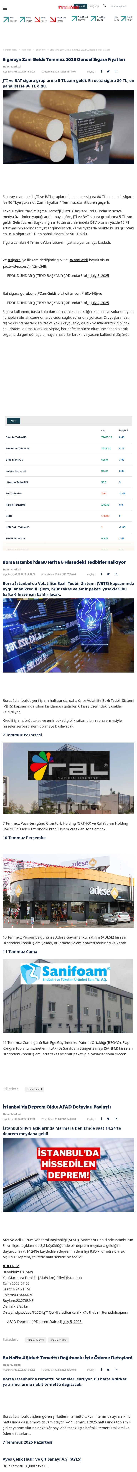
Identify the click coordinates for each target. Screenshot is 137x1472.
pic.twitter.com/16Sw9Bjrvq (79, 293)
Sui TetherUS (14, 493)
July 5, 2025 (72, 1321)
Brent (129, 17)
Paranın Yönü (10, 49)
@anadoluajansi (115, 1312)
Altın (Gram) (83, 17)
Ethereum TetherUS (17, 448)
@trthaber (91, 1312)
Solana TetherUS (16, 471)
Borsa (12, 18)
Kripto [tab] (14, 421)
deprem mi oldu (58, 1339)
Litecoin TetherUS (17, 482)
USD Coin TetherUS (17, 527)
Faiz (116, 17)
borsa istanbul (35, 1089)
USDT (9, 516)
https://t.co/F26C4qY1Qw (34, 1312)
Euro (43, 18)
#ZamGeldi (79, 259)
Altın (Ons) (101, 17)
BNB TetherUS (14, 459)
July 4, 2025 (100, 302)
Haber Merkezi (12, 66)
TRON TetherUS (15, 538)
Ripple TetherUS (16, 504)
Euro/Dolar (61, 18)
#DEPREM (11, 1265)
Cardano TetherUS (17, 549)
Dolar (28, 18)
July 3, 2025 (100, 275)
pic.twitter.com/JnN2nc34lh (25, 266)
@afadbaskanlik (68, 1312)
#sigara (14, 259)
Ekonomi (40, 49)
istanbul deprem (36, 1339)
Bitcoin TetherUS (16, 437)
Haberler (26, 49)
